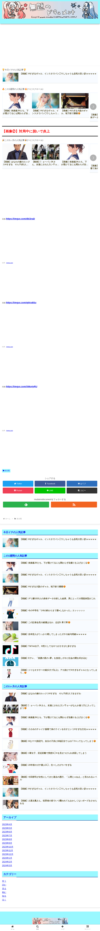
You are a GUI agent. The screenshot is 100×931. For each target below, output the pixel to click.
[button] (93, 106)
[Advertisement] (50, 44)
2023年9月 (7, 843)
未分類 (7, 471)
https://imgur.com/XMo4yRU (21, 386)
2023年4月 (7, 824)
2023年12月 (7, 854)
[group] (16, 105)
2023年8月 (7, 839)
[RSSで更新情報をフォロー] (74, 504)
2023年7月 (7, 835)
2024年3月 (7, 865)
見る (4, 889)
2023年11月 (7, 850)
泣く (4, 900)
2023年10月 (7, 847)
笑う (4, 881)
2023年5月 (7, 828)
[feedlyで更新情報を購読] (26, 504)
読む (4, 885)
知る (4, 896)
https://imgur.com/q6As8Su (21, 302)
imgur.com (9, 263)
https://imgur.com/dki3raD (20, 218)
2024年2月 (7, 862)
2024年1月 (7, 858)
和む (4, 892)
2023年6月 (7, 832)
